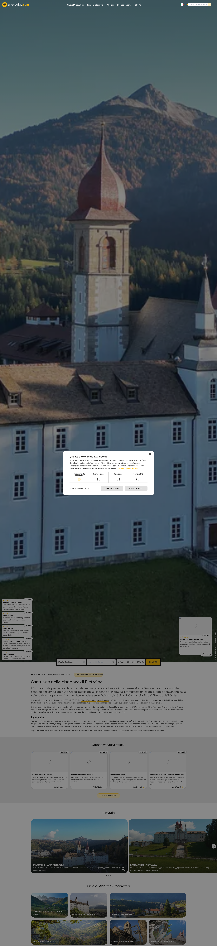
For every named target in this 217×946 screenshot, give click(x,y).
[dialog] (108, 473)
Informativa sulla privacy (127, 469)
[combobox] (150, 454)
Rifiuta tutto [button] (112, 488)
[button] (79, 488)
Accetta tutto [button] (136, 488)
